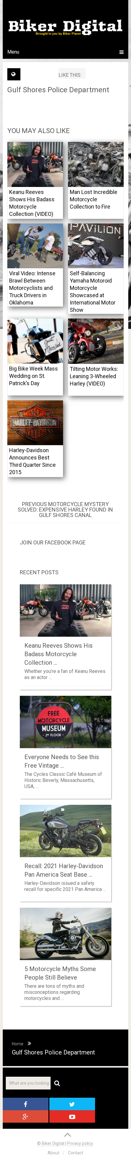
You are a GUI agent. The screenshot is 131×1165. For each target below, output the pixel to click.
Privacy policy (80, 1143)
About (53, 1152)
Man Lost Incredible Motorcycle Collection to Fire (93, 199)
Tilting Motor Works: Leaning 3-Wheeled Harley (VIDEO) (94, 376)
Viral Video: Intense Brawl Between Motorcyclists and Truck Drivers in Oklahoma (32, 288)
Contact (75, 1152)
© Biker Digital (51, 1143)
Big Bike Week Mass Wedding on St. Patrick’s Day (33, 375)
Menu (13, 52)
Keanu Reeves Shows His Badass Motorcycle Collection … (58, 654)
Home (17, 1043)
